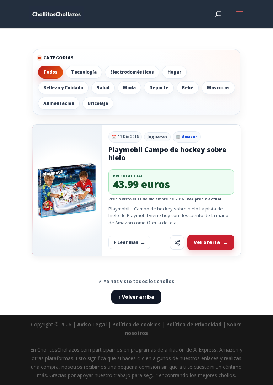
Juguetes (157, 136)
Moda (129, 88)
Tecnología (84, 72)
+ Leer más (125, 242)
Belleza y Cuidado (63, 88)
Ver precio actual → (206, 199)
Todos (50, 72)
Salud (103, 88)
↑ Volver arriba (136, 297)
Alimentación (58, 103)
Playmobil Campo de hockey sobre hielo (167, 153)
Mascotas (218, 88)
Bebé (187, 88)
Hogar (174, 72)
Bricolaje (98, 103)
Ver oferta (207, 242)
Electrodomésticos (132, 72)
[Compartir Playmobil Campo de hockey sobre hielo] (177, 242)
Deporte (158, 88)
